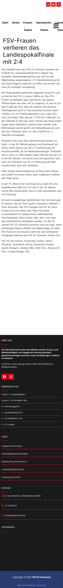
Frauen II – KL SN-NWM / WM (14, 400)
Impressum (41, 585)
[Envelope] (48, 4)
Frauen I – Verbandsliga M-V (13, 394)
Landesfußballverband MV (12, 469)
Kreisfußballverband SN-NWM (14, 453)
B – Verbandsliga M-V (10, 406)
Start (5, 22)
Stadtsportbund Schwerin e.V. (14, 461)
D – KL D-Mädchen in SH (11, 418)
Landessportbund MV (11, 477)
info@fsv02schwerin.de (15, 515)
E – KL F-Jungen (8, 424)
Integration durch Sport (11, 446)
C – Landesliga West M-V (12, 412)
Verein (16, 22)
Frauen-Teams (28, 26)
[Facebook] (53, 4)
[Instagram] (58, 4)
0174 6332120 (11, 505)
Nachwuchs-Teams (44, 26)
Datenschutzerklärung (26, 585)
